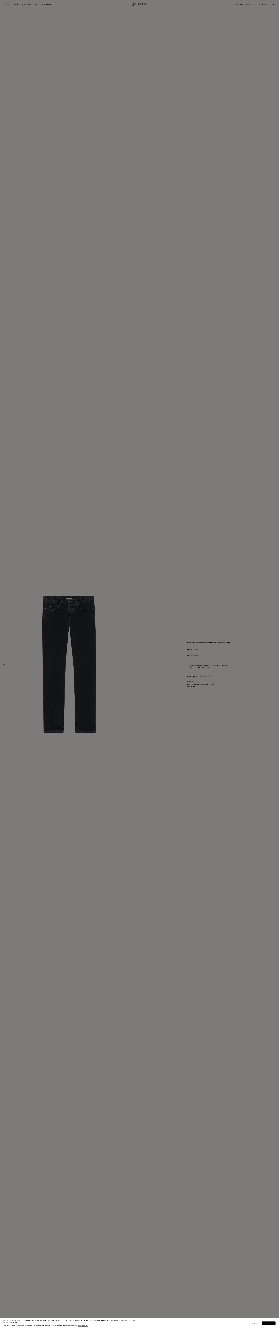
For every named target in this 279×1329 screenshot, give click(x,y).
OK (269, 1323)
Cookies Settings (250, 1323)
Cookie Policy (83, 1326)
